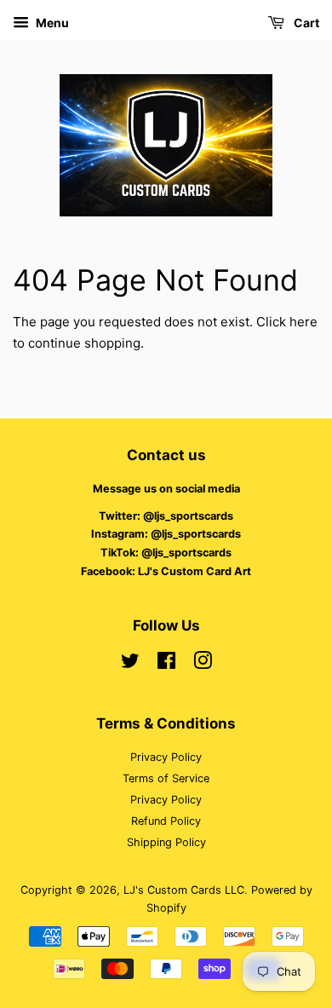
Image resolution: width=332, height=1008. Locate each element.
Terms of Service (166, 778)
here (303, 322)
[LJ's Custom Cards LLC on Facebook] (166, 664)
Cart (305, 22)
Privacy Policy (166, 757)
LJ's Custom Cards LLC (183, 890)
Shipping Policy (166, 842)
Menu (51, 22)
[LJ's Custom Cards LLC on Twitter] (130, 664)
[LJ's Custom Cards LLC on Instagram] (202, 664)
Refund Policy (166, 821)
